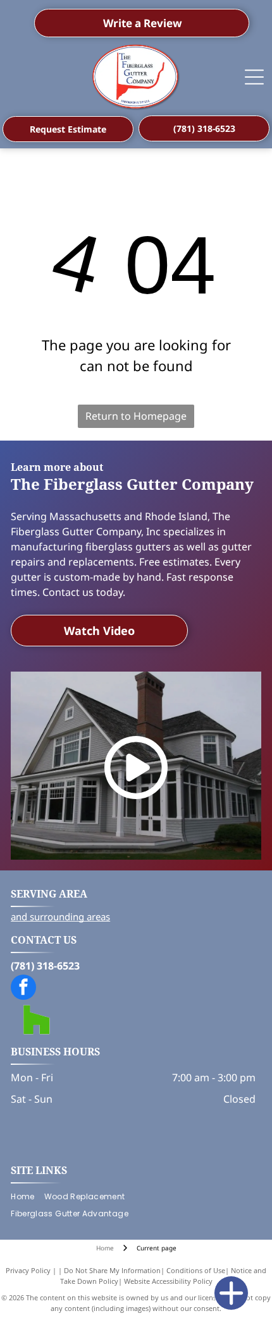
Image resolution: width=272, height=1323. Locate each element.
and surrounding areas (60, 916)
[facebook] (23, 989)
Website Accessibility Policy (168, 1281)
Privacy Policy (28, 1270)
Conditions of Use (195, 1270)
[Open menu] (254, 77)
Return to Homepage (136, 416)
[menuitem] (27, 1197)
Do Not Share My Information (112, 1270)
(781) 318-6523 (45, 966)
